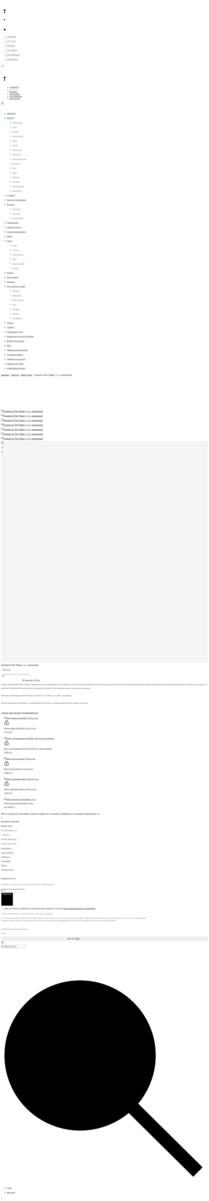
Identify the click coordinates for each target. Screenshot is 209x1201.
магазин (5, 375)
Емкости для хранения (16, 200)
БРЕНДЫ (11, 46)
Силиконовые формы (16, 368)
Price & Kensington (19, 159)
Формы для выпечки (15, 341)
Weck (14, 259)
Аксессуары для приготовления (20, 336)
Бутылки (10, 204)
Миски (9, 236)
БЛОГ (4, 865)
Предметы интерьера (16, 359)
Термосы (16, 314)
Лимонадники (12, 223)
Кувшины (11, 282)
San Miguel (17, 155)
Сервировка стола (15, 332)
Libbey (15, 141)
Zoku (14, 305)
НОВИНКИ (11, 113)
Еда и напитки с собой (16, 286)
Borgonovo (16, 164)
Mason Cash (17, 150)
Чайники (10, 327)
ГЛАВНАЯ (11, 37)
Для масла (17, 209)
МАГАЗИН (11, 41)
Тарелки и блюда (14, 227)
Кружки (10, 323)
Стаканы (11, 195)
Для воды (16, 214)
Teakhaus (16, 177)
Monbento (16, 291)
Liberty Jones (17, 123)
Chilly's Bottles (18, 300)
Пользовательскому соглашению (79, 908)
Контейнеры (17, 318)
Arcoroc (15, 145)
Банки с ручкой (18, 264)
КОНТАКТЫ (12, 59)
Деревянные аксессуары (17, 350)
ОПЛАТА (5, 857)
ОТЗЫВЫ (6, 861)
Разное (15, 268)
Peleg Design (17, 191)
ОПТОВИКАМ (13, 55)
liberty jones (26, 375)
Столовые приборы (15, 355)
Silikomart (16, 182)
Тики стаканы (13, 277)
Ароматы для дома (15, 364)
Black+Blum (17, 296)
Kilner (15, 127)
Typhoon (16, 132)
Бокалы (10, 273)
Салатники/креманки (16, 232)
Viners (15, 173)
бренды (15, 375)
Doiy (14, 168)
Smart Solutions (18, 186)
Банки (9, 241)
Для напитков (18, 218)
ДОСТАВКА (12, 50)
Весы (9, 345)
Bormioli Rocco (18, 136)
